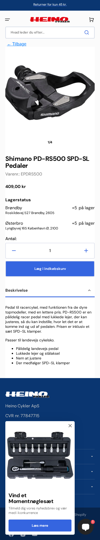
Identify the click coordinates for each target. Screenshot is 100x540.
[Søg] (88, 32)
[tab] (50, 290)
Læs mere (40, 525)
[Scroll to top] (7, 533)
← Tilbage (16, 44)
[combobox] (50, 33)
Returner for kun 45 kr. (50, 4)
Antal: (11, 238)
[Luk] (70, 426)
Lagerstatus (18, 200)
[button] (7, 20)
